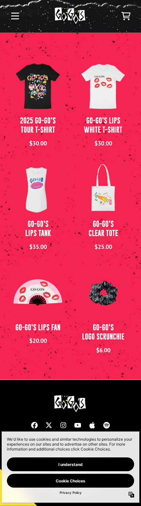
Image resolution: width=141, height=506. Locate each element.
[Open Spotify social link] (106, 425)
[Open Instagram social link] (63, 425)
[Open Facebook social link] (34, 425)
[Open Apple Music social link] (92, 425)
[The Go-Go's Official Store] (70, 16)
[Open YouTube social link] (77, 425)
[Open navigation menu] (15, 16)
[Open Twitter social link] (49, 425)
